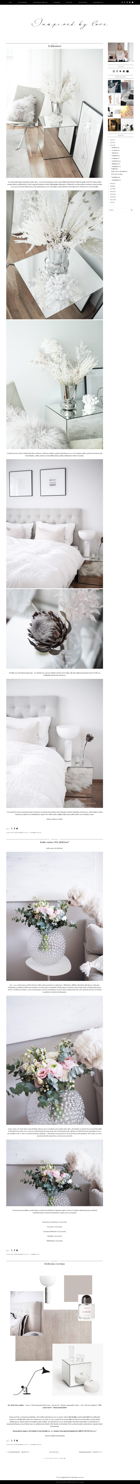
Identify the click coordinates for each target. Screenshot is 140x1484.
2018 (111, 186)
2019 (111, 183)
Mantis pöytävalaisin (59, 1408)
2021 (111, 142)
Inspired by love (66, 1477)
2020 (111, 145)
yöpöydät (85, 1417)
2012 (111, 202)
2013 (111, 199)
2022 (111, 140)
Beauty (69, 2)
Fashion (56, 2)
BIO (10, 2)
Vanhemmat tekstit (90, 1452)
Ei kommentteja (35, 832)
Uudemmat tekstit (18, 1452)
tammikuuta (115, 180)
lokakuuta (115, 147)
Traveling (82, 2)
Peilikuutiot (54, 46)
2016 (111, 191)
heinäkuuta (115, 155)
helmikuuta (115, 177)
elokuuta (114, 153)
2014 (111, 197)
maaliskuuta (115, 166)
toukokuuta (115, 161)
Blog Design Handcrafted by (70, 1482)
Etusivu (54, 1452)
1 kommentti (34, 1254)
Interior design (40, 2)
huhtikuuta (115, 164)
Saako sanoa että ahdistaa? (54, 842)
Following (22, 2)
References (98, 2)
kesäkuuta (115, 158)
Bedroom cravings (54, 1263)
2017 (111, 189)
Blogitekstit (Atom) (56, 1458)
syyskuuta (115, 150)
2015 (111, 194)
